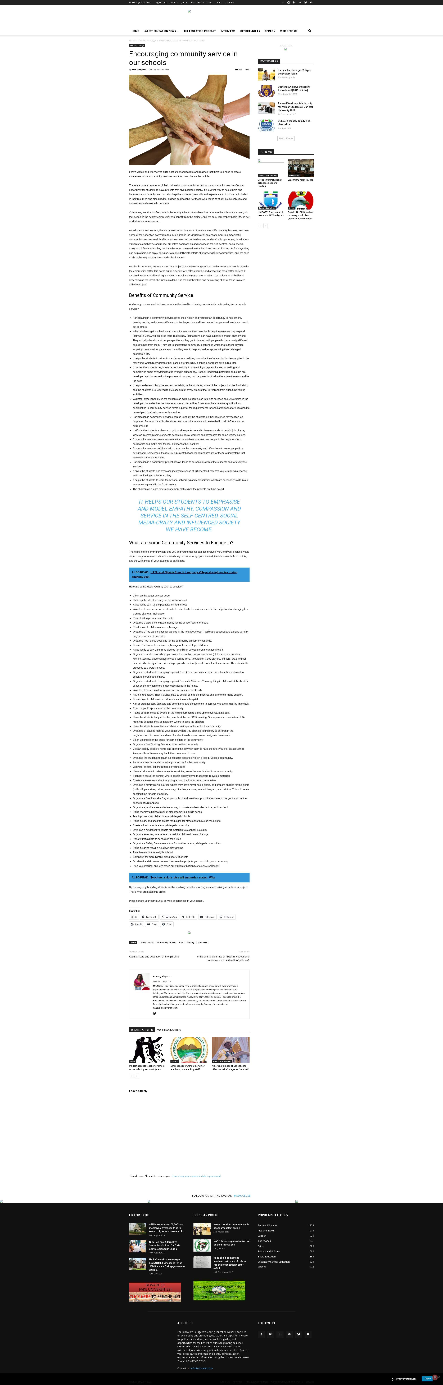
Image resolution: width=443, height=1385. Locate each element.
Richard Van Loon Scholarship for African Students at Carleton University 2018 (296, 107)
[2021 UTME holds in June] (301, 168)
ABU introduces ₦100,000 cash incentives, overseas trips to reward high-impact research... (167, 1228)
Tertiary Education (267, 208)
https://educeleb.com (162, 981)
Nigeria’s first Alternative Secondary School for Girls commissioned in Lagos (164, 1245)
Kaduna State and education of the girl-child (154, 956)
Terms (218, 2)
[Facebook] (282, 2)
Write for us (288, 31)
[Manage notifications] (435, 1377)
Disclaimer (229, 2)
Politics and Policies (222, 1061)
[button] (310, 31)
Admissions (294, 175)
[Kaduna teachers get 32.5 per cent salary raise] (266, 74)
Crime (132, 1061)
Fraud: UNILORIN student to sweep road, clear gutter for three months (300, 215)
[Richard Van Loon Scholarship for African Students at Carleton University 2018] (266, 108)
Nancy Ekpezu (139, 69)
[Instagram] (288, 2)
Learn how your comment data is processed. (197, 1176)
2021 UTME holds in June (300, 179)
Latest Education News (160, 31)
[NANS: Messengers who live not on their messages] (202, 1245)
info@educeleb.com (202, 1368)
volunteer (202, 942)
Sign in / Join (161, 2)
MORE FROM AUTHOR (169, 1030)
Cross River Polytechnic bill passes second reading (270, 182)
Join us (185, 2)
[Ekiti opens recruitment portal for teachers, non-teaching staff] (189, 1050)
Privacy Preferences (406, 1378)
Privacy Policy (197, 2)
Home (135, 31)
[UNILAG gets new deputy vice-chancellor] (266, 125)
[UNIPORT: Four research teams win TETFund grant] (271, 200)
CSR (181, 942)
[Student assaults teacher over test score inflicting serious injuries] (148, 1050)
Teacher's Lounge (147, 40)
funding (190, 942)
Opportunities (250, 31)
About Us (174, 2)
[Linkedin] (294, 2)
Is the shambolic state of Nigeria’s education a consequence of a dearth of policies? (223, 958)
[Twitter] (305, 2)
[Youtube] (311, 2)
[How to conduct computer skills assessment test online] (202, 1229)
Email (209, 2)
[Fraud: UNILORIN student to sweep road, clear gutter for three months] (301, 200)
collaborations (146, 942)
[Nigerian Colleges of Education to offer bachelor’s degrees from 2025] (231, 1050)
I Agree (427, 1378)
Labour (174, 1061)
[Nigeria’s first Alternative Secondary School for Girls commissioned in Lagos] (137, 1246)
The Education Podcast (200, 31)
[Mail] (299, 2)
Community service (166, 942)
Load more (284, 138)
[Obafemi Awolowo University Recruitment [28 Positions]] (266, 91)
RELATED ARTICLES (142, 1030)
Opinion (270, 31)
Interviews (228, 31)
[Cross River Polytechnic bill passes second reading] (271, 168)
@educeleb (242, 1195)
